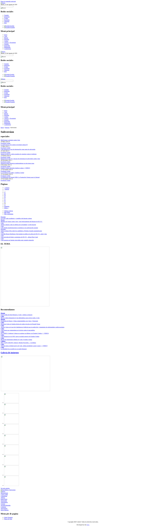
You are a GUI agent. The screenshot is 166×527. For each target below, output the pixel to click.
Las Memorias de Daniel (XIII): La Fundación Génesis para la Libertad (20, 177)
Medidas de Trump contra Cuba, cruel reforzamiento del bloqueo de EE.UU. (21, 221)
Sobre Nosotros (8, 517)
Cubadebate (4, 496)
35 (5, 205)
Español (12, 27)
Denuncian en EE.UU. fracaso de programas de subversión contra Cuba (20, 158)
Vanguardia (4, 500)
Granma (3, 504)
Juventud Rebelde (5, 505)
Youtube (6, 15)
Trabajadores (4, 502)
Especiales (7, 45)
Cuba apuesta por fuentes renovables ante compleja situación (17, 240)
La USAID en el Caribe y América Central (12, 172)
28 (5, 194)
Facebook (7, 20)
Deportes (6, 39)
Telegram (6, 21)
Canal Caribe (4, 494)
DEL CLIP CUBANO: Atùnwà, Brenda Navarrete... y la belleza (18, 342)
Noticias (7, 127)
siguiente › (7, 206)
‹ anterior (6, 189)
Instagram (7, 17)
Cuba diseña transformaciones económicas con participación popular (19, 227)
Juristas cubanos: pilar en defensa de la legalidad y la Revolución (18, 224)
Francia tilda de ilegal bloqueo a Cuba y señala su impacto (16, 314)
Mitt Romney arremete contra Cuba (10, 140)
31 (5, 198)
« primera (6, 187)
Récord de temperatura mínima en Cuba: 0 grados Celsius (16, 339)
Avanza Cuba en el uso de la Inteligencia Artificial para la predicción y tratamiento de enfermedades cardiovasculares (32, 327)
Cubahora (3, 507)
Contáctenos (7, 48)
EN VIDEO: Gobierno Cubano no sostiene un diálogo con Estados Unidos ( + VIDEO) (25, 333)
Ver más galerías (5, 488)
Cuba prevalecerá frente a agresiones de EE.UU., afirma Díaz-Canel (19, 237)
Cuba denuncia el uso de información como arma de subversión (18, 149)
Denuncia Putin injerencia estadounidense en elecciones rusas (17, 163)
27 (5, 192)
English (12, 26)
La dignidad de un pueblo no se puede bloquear (14, 349)
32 (5, 200)
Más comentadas (8, 214)
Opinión (6, 44)
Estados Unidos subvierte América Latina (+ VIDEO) (15, 168)
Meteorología (4, 493)
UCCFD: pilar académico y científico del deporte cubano (16, 218)
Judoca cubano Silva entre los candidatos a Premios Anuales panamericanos (21, 231)
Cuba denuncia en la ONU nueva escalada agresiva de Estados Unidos (20, 336)
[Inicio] (3, 3)
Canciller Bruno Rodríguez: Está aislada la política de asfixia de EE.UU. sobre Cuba (24, 234)
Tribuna (3, 497)
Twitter (6, 18)
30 (5, 197)
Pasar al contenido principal (8, 1)
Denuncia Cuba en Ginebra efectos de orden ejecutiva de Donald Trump (20, 324)
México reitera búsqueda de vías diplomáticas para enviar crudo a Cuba (20, 318)
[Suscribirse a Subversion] (8, 490)
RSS (5, 23)
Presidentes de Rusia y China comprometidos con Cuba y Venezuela (19, 321)
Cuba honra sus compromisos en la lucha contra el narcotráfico (18, 330)
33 (5, 201)
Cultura (6, 41)
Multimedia (7, 47)
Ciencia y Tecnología (10, 42)
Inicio (5, 35)
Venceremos (4, 508)
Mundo (6, 38)
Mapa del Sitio (8, 519)
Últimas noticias (8, 211)
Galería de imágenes (10, 352)
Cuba (5, 36)
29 (5, 195)
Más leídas (7, 212)
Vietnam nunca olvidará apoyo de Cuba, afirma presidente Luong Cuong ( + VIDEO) (24, 346)
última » (6, 208)
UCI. (88, 525)
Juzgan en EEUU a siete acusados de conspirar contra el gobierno (18, 154)
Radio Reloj (4, 499)
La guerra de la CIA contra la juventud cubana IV (14, 144)
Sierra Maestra (5, 510)
